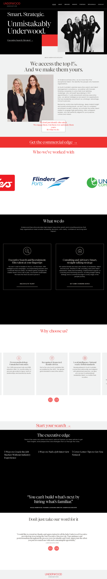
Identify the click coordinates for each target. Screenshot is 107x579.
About (60, 4)
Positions (82, 4)
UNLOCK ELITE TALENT (27, 284)
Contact (101, 4)
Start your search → (53, 425)
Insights (74, 4)
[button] (101, 445)
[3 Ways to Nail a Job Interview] (54, 448)
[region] (53, 374)
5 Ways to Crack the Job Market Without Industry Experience (17, 454)
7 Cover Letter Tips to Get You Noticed (87, 453)
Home (54, 4)
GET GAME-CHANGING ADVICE (80, 284)
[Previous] (50, 399)
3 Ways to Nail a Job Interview (53, 451)
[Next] (56, 399)
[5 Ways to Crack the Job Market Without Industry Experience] (20, 448)
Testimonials (92, 4)
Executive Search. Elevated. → (20, 40)
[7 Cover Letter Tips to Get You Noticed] (88, 448)
